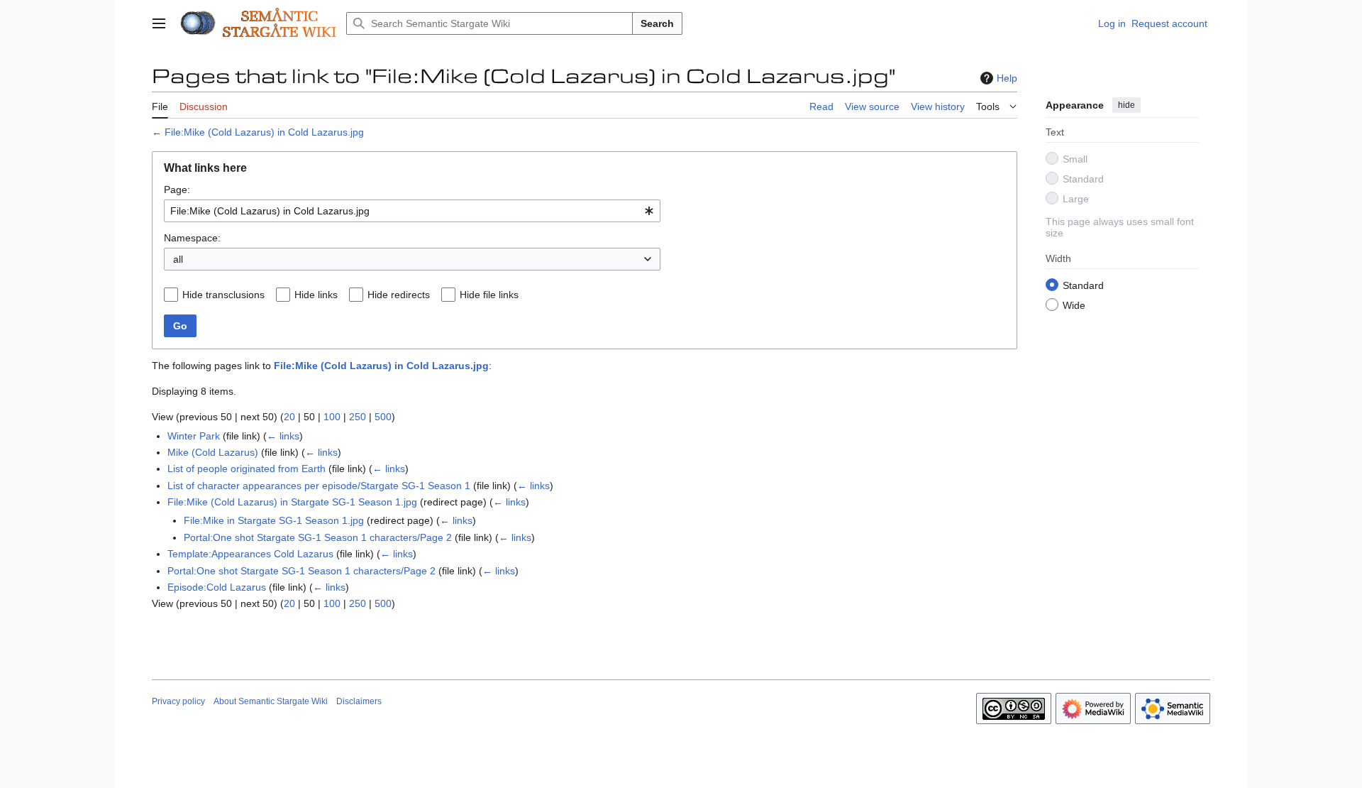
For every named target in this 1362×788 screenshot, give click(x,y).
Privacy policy (178, 701)
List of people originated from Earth (246, 468)
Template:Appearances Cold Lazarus (250, 553)
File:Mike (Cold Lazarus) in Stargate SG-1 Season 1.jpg (292, 502)
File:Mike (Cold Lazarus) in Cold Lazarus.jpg (264, 132)
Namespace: (192, 237)
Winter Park (193, 436)
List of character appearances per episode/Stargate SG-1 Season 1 (318, 485)
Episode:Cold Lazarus (216, 587)
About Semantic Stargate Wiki (271, 701)
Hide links (316, 294)
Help (1007, 78)
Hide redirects (398, 294)
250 (357, 416)
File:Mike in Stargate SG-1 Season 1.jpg (274, 520)
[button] (159, 23)
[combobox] (412, 210)
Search (657, 23)
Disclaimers (359, 701)
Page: (177, 189)
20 (289, 416)
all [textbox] (178, 259)
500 (383, 416)
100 (331, 416)
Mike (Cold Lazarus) (212, 452)
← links (283, 436)
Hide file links (489, 294)
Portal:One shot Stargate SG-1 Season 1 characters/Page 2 (318, 537)
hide (1126, 105)
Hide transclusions (223, 294)
